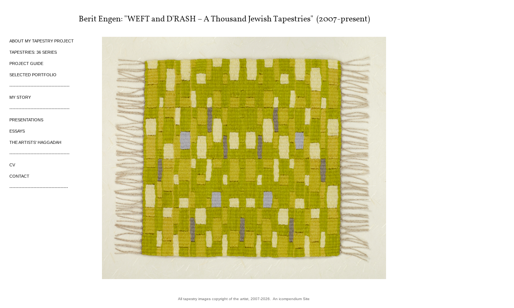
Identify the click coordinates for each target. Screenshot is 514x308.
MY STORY (20, 97)
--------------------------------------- (38, 187)
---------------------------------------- (39, 86)
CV (12, 165)
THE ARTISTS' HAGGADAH (35, 142)
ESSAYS (17, 131)
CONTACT (19, 176)
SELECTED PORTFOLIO (32, 74)
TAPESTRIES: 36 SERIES (33, 52)
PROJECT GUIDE (26, 63)
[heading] (28, 18)
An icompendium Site (291, 299)
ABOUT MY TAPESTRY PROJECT (41, 41)
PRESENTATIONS (26, 120)
